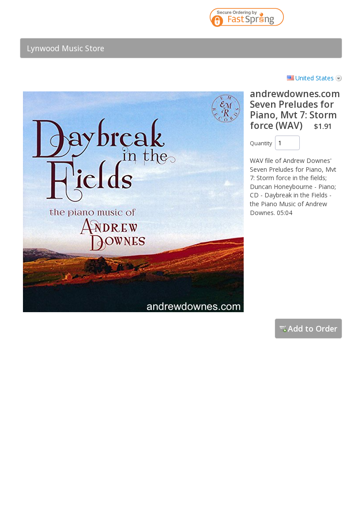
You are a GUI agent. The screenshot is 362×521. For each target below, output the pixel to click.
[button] (318, 19)
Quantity (261, 143)
